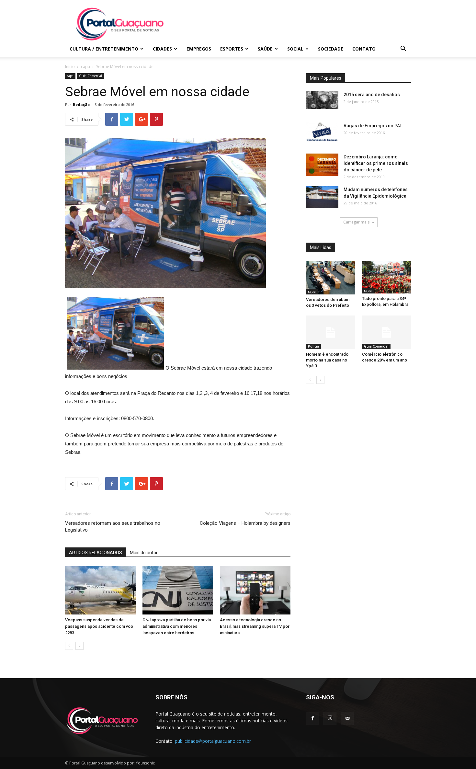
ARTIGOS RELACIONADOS (95, 552)
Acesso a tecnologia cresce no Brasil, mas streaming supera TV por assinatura (254, 626)
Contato (364, 49)
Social (295, 49)
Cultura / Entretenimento (104, 49)
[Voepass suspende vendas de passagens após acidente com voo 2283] (100, 590)
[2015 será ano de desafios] (322, 100)
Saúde (265, 49)
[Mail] (347, 718)
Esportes (231, 49)
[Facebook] (312, 718)
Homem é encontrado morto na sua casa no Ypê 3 (327, 360)
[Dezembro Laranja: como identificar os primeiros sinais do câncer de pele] (322, 165)
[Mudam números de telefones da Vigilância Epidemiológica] (322, 197)
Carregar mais (356, 222)
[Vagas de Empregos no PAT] (322, 132)
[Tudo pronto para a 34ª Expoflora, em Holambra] (386, 277)
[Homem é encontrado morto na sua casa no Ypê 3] (330, 332)
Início (70, 66)
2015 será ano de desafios (372, 94)
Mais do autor (144, 552)
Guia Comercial (90, 76)
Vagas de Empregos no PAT (373, 125)
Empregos (199, 49)
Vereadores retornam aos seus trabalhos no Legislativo (112, 526)
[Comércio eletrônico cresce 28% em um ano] (386, 332)
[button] (403, 49)
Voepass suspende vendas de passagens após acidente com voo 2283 (99, 626)
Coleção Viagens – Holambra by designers (245, 523)
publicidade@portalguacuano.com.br (213, 741)
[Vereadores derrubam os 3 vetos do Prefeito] (330, 277)
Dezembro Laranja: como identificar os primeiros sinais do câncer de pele (376, 163)
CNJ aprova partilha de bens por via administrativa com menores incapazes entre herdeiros (176, 626)
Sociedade (330, 49)
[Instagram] (329, 718)
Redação (81, 104)
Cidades (162, 49)
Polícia (313, 346)
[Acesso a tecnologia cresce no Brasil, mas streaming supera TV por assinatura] (255, 590)
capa (85, 66)
